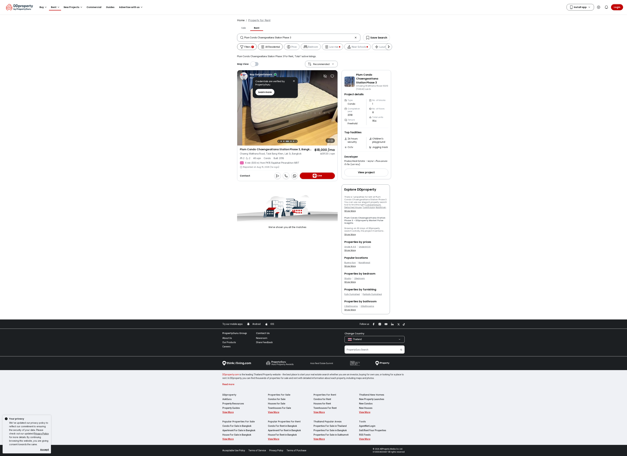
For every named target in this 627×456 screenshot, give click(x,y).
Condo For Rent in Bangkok (282, 426)
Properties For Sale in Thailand (330, 426)
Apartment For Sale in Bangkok (238, 430)
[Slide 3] (281, 141)
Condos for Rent (322, 399)
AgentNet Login (367, 426)
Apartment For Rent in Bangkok (284, 430)
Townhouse (368, 207)
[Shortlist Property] (332, 76)
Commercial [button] (94, 7)
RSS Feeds (365, 434)
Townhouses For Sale (279, 408)
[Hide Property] (325, 76)
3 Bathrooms (367, 306)
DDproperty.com (230, 374)
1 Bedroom (359, 278)
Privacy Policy (41, 433)
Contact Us (263, 333)
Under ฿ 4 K (350, 246)
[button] (366, 172)
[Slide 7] (293, 141)
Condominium (373, 204)
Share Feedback (264, 342)
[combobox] (298, 37)
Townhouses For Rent (325, 408)
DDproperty (229, 394)
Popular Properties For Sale (238, 421)
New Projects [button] (71, 7)
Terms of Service (257, 450)
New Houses (365, 408)
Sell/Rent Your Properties (372, 430)
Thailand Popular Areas (328, 421)
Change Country (354, 333)
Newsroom (261, 338)
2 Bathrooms (351, 306)
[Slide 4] (283, 141)
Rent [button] (53, 7)
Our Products (229, 342)
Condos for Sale (276, 399)
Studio (347, 278)
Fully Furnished (352, 294)
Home (241, 20)
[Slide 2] (278, 141)
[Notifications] (606, 7)
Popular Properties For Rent (284, 421)
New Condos (366, 403)
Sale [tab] (243, 28)
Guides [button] (110, 7)
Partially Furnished (372, 294)
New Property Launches (371, 399)
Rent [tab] (256, 28)
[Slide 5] (287, 141)
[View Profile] (265, 76)
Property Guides (231, 408)
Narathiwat (364, 262)
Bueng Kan (350, 262)
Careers (226, 346)
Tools (362, 421)
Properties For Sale (279, 394)
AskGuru (227, 399)
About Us (227, 338)
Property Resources (233, 403)
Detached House (353, 207)
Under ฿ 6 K (365, 246)
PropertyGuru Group (234, 333)
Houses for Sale (276, 403)
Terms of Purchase (296, 450)
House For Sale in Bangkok (236, 434)
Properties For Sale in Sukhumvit (331, 434)
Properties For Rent (325, 394)
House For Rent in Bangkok (282, 434)
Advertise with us (129, 7)
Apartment (381, 207)
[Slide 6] (291, 141)
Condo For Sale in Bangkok (236, 426)
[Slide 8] (296, 141)
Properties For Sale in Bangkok (330, 430)
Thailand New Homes (371, 394)
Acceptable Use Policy (233, 450)
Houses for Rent (322, 403)
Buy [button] (42, 7)
